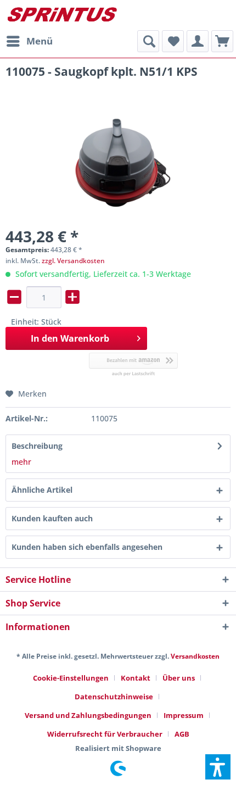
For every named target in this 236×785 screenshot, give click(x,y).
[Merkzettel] (173, 41)
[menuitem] (29, 41)
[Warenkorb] (222, 41)
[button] (218, 767)
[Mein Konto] (198, 41)
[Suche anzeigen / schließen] (148, 41)
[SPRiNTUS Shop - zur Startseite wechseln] (61, 15)
